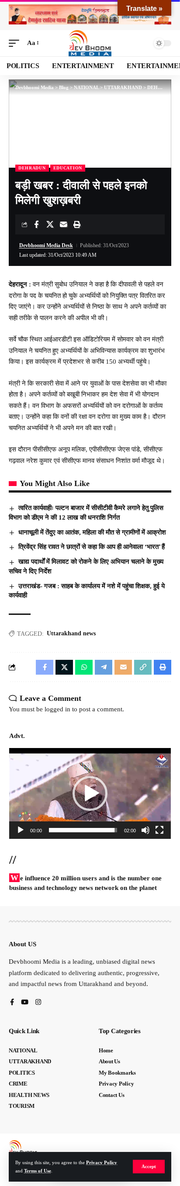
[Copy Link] (143, 667)
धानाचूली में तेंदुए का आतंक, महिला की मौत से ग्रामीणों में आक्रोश (92, 532)
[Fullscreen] (159, 830)
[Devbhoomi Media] (90, 43)
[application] (90, 793)
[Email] (63, 224)
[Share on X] (50, 224)
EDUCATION (67, 167)
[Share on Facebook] (36, 224)
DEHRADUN (32, 167)
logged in (57, 709)
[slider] (83, 830)
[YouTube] (25, 1002)
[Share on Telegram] (103, 667)
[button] (149, 1166)
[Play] (20, 830)
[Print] (77, 224)
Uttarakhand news (71, 633)
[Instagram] (38, 1002)
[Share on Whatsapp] (84, 667)
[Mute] (145, 830)
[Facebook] (12, 1002)
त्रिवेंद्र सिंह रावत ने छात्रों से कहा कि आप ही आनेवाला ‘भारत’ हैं (91, 546)
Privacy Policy (101, 1162)
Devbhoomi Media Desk (46, 245)
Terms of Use (37, 1170)
